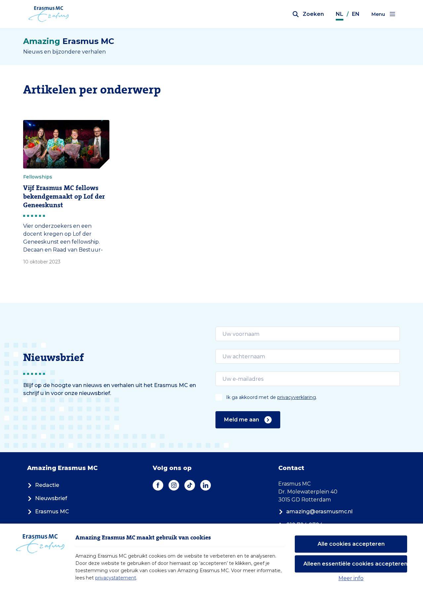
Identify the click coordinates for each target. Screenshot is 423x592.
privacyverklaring (296, 397)
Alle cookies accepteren (351, 544)
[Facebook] (158, 485)
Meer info (351, 578)
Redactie (47, 485)
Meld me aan (241, 419)
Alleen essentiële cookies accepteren (355, 564)
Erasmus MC (52, 511)
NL (339, 14)
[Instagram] (174, 485)
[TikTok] (189, 485)
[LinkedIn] (205, 485)
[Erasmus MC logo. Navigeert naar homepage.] (48, 14)
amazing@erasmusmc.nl (319, 511)
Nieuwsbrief (51, 498)
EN (356, 14)
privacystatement (115, 578)
